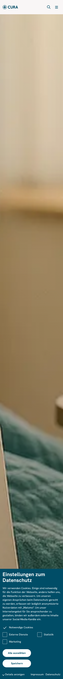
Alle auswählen (17, 653)
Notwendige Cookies (21, 627)
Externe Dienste (18, 634)
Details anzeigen (15, 674)
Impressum (37, 674)
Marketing (15, 641)
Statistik (49, 634)
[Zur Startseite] (10, 7)
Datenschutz (53, 674)
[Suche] (49, 7)
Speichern (17, 663)
